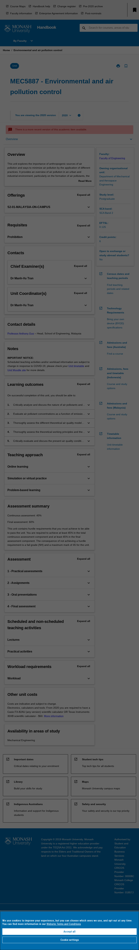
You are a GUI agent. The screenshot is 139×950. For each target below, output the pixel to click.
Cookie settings (69, 940)
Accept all (69, 931)
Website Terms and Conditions (64, 924)
